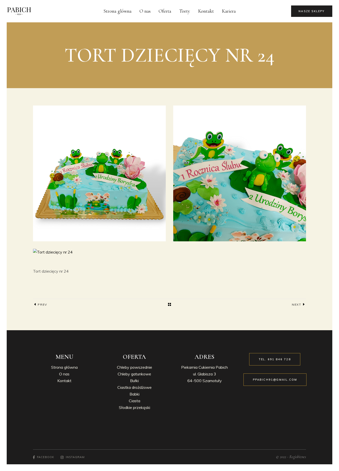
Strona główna (64, 367)
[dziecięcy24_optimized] (99, 173)
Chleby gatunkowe (134, 373)
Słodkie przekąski (134, 407)
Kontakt (64, 380)
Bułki (134, 380)
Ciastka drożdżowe (134, 387)
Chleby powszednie (134, 367)
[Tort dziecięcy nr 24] (99, 252)
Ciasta (134, 400)
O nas (64, 373)
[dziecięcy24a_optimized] (239, 173)
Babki (134, 394)
